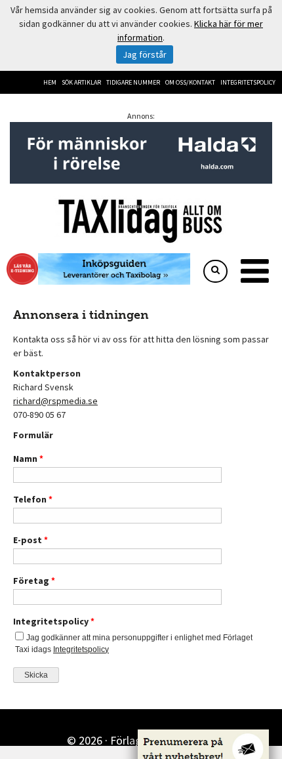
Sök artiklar (81, 82)
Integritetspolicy (247, 82)
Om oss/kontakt (190, 82)
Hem (49, 82)
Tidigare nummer (133, 82)
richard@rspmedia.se (55, 401)
